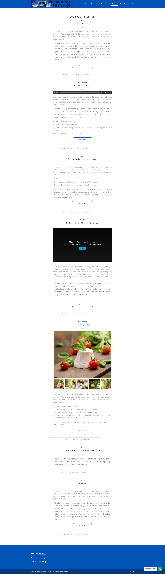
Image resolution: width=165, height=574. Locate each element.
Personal (84, 82)
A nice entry (82, 23)
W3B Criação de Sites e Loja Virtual (60, 571)
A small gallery (82, 324)
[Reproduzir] (54, 92)
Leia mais (82, 66)
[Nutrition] (82, 384)
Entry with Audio (82, 85)
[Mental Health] (71, 384)
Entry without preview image (82, 159)
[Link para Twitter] (128, 571)
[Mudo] (105, 92)
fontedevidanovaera (41, 571)
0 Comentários (75, 148)
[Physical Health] (106, 384)
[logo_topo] (50, 4)
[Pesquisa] (132, 4)
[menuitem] (87, 4)
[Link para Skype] (133, 571)
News (82, 20)
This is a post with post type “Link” (82, 450)
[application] (82, 92)
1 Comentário (75, 75)
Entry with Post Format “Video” (82, 222)
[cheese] (82, 354)
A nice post (82, 483)
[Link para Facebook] (130, 571)
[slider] (109, 92)
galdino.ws (86, 75)
